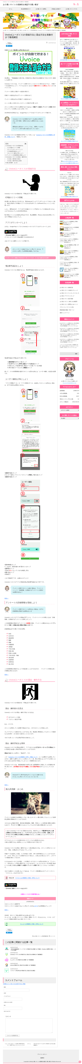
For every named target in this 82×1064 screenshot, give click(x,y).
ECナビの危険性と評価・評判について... (71, 263)
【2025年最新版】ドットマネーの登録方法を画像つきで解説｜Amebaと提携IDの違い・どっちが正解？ (33, 949)
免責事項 (42, 1057)
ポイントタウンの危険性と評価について (69, 141)
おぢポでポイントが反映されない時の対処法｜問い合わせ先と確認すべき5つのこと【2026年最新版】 (69, 324)
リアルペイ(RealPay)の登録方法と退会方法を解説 (22, 970)
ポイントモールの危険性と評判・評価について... (71, 251)
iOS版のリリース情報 (14, 147)
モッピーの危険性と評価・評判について (31, 924)
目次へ (6, 598)
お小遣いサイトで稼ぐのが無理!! (68, 301)
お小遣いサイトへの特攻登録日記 (30, 30)
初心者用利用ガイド (26, 9)
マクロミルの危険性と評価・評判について (27, 878)
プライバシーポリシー (42, 1054)
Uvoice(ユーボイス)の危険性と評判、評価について (22, 757)
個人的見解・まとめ (12, 162)
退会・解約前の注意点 (14, 159)
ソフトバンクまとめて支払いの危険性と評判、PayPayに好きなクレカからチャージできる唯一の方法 (69, 346)
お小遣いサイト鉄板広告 (66, 287)
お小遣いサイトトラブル (71, 9)
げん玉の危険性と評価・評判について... (71, 245)
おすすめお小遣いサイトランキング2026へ (69, 59)
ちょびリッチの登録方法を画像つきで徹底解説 (22, 959)
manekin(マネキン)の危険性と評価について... (71, 228)
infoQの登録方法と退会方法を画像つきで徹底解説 (23, 965)
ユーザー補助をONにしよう (16, 153)
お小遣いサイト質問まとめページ (69, 304)
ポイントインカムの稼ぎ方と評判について (69, 163)
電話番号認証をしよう (14, 151)
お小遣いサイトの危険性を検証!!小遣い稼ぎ (20, 4)
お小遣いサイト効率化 (41, 9)
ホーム (10, 9)
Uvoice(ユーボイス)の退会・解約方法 (17, 157)
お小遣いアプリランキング (67, 296)
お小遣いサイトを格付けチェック (69, 290)
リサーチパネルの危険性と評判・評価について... (71, 269)
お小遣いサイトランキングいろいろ (69, 293)
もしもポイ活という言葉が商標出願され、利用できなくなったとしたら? (15, 1044)
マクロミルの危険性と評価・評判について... (70, 233)
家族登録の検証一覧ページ (67, 310)
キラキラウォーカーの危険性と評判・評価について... (71, 274)
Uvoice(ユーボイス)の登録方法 (15, 145)
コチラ (36, 906)
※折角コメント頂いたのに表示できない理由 (14, 984)
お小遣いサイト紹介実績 (66, 298)
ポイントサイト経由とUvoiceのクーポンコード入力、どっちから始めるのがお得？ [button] (28, 257)
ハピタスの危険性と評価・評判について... (71, 257)
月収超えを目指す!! (56, 9)
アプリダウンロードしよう (16, 149)
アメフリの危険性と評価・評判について (69, 196)
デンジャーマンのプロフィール (69, 382)
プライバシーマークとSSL (67, 307)
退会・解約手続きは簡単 (15, 160)
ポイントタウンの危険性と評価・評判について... (71, 239)
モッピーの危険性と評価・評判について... (71, 222)
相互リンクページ (64, 312)
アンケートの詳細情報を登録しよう (16, 155)
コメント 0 (52, 936)
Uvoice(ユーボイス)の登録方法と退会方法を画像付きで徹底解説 (26, 954)
